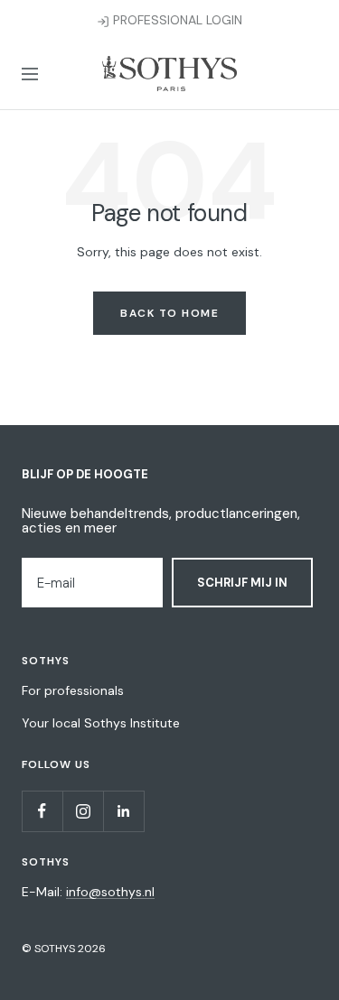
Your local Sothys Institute (101, 723)
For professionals (73, 690)
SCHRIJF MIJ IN (242, 582)
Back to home (169, 313)
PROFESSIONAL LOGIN (175, 20)
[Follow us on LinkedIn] (123, 811)
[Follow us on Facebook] (42, 811)
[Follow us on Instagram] (82, 811)
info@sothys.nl (110, 892)
